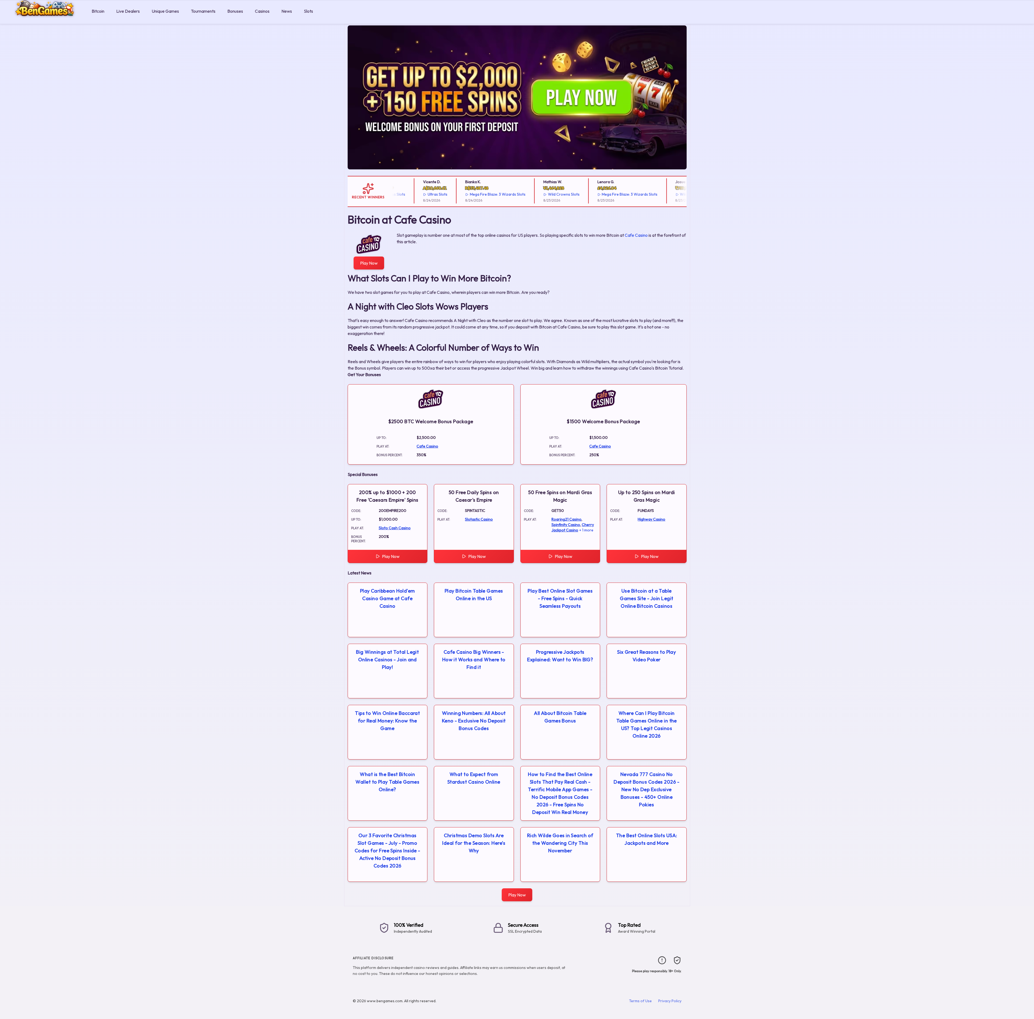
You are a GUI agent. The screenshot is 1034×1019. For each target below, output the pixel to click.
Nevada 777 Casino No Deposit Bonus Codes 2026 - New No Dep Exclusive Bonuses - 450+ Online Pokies (646, 789)
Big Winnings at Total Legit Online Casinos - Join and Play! (387, 659)
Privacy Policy (669, 1000)
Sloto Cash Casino (395, 527)
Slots (308, 11)
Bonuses (235, 11)
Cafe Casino (636, 235)
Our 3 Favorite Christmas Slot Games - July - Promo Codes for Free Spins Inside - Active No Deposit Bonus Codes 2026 (387, 850)
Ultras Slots (417, 194)
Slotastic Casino (479, 519)
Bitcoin (98, 11)
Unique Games (165, 11)
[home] (45, 20)
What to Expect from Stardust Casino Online (473, 778)
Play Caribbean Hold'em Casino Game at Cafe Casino (387, 598)
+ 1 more (586, 530)
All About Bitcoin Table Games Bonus (560, 717)
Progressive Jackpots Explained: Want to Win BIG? (560, 656)
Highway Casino (651, 519)
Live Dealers (128, 11)
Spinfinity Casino (565, 524)
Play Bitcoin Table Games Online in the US (474, 594)
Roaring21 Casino (566, 519)
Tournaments (203, 11)
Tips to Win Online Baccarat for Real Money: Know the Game (387, 720)
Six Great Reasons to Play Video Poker (646, 656)
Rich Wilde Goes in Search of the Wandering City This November (560, 843)
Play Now (369, 263)
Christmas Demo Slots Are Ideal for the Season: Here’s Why (473, 843)
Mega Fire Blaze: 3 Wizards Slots (478, 194)
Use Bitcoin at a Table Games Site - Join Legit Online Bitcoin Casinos (646, 598)
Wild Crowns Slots (544, 194)
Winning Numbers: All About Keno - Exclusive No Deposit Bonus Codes (474, 720)
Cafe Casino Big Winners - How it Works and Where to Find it (474, 659)
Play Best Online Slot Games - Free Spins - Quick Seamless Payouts (560, 598)
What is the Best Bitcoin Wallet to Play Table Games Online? (387, 782)
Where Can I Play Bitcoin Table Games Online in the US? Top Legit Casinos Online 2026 (646, 724)
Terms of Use (640, 1000)
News (286, 11)
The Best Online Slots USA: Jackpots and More (646, 839)
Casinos (262, 11)
